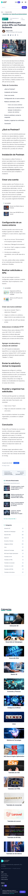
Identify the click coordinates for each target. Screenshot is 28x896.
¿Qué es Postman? (9, 89)
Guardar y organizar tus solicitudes (14, 120)
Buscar (24, 7)
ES (18, 2)
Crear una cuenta (9, 95)
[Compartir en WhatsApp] (13, 35)
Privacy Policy (4, 873)
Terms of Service (4, 875)
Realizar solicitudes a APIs (11, 101)
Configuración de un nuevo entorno (14, 98)
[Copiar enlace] (17, 35)
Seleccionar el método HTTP (16, 107)
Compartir (16, 462)
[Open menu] (25, 2)
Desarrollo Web (8, 12)
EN (16, 2)
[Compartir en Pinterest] (15, 35)
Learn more (11, 893)
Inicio (2, 12)
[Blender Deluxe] (4, 2)
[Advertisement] (14, 592)
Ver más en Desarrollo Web (9, 518)
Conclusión (7, 123)
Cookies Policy (4, 877)
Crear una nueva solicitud (15, 104)
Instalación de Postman (11, 92)
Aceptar (22, 891)
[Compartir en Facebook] (8, 35)
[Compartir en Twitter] (10, 35)
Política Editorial (4, 879)
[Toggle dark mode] (22, 2)
